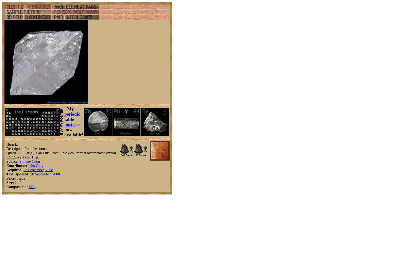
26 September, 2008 (38, 170)
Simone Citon (30, 161)
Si (30, 187)
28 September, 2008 (45, 174)
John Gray (35, 166)
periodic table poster (72, 119)
